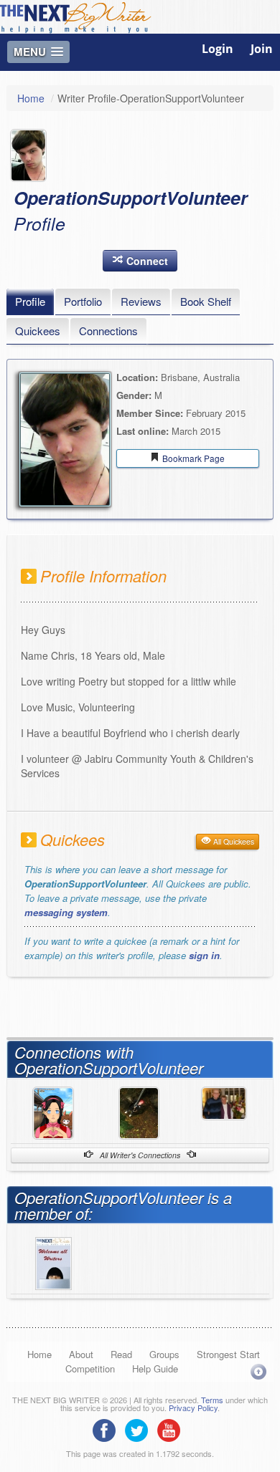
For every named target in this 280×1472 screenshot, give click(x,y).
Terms (212, 1399)
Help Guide (155, 1368)
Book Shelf (205, 301)
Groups (164, 1354)
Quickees (37, 330)
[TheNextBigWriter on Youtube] (172, 1429)
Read (121, 1354)
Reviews (141, 301)
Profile (30, 301)
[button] (140, 260)
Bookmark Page (192, 458)
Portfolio (83, 301)
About (81, 1354)
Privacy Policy (193, 1407)
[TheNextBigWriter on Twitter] (140, 1429)
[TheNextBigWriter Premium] (53, 1262)
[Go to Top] (258, 1371)
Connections (108, 330)
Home (31, 98)
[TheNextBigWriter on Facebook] (108, 1429)
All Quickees (232, 841)
